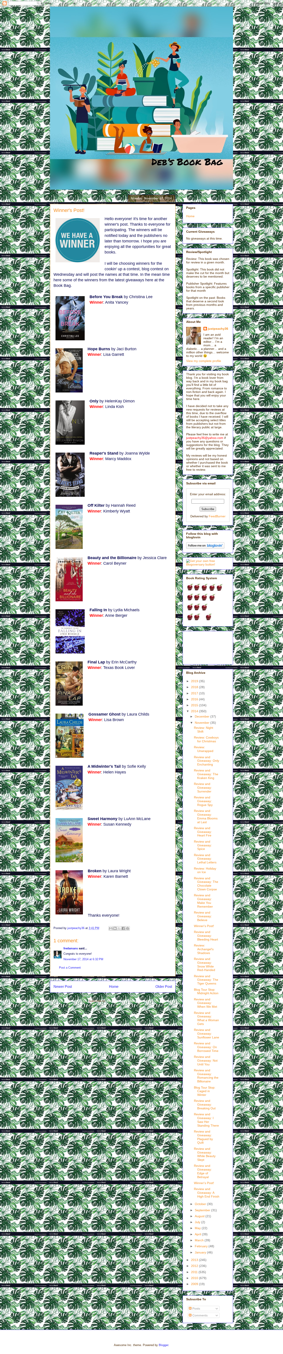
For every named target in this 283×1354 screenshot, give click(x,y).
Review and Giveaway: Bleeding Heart (206, 935)
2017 (195, 693)
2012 (195, 1266)
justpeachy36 (218, 328)
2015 (195, 705)
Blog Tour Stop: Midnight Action (206, 991)
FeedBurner (217, 516)
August (200, 1216)
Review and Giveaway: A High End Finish (206, 1192)
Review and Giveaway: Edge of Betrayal (203, 1171)
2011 (195, 1272)
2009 (195, 1284)
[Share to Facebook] (123, 928)
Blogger (163, 1345)
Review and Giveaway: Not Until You (206, 1060)
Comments (199, 1315)
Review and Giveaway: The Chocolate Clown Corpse (206, 883)
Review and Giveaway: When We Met (205, 1003)
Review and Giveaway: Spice (203, 845)
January (201, 1252)
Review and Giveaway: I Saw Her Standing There (206, 1119)
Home (114, 986)
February (201, 1246)
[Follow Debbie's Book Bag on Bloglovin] (205, 547)
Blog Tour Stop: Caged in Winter (204, 1091)
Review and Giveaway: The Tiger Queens (206, 979)
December (202, 716)
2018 (195, 687)
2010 (195, 1278)
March (200, 1240)
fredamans (70, 948)
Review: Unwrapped (203, 749)
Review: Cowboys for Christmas (206, 739)
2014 (195, 711)
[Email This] (111, 928)
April (198, 1234)
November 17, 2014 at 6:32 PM (83, 959)
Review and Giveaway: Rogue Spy (203, 801)
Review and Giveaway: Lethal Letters (205, 858)
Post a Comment (70, 967)
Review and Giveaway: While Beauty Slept (205, 1154)
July (198, 1222)
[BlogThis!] (115, 928)
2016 (195, 699)
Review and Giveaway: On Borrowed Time (206, 1047)
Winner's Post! (204, 926)
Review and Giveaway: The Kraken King (206, 774)
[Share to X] (119, 928)
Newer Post (63, 986)
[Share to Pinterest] (127, 928)
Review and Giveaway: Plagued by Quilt (203, 1137)
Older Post (163, 986)
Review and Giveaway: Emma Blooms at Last (206, 816)
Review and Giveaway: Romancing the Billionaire (206, 1075)
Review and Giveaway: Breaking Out (205, 1104)
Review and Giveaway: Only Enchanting (206, 760)
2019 (195, 681)
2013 (195, 1260)
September (203, 1210)
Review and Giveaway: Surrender (203, 787)
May (198, 1228)
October (201, 1204)
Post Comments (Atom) (122, 1001)
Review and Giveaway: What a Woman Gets (206, 1018)
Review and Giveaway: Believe (203, 916)
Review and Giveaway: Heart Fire (203, 831)
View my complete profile (203, 361)
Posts (195, 1308)
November (202, 722)
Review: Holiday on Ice (205, 870)
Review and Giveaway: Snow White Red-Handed (204, 964)
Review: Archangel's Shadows (204, 949)
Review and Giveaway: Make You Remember (203, 900)
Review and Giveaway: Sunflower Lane (206, 1033)
